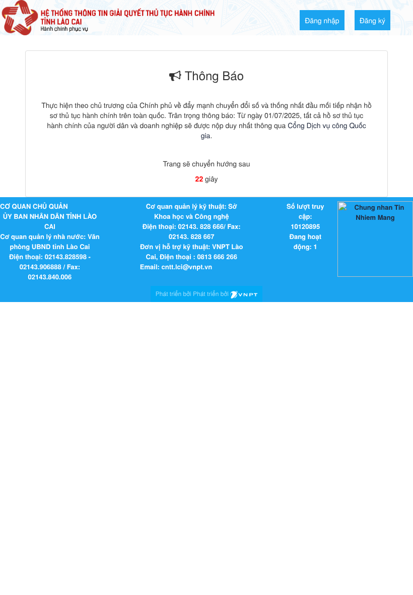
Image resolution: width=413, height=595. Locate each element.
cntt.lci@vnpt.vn (186, 266)
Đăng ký (372, 20)
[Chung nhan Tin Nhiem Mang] (375, 238)
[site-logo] (108, 17)
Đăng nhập (322, 20)
